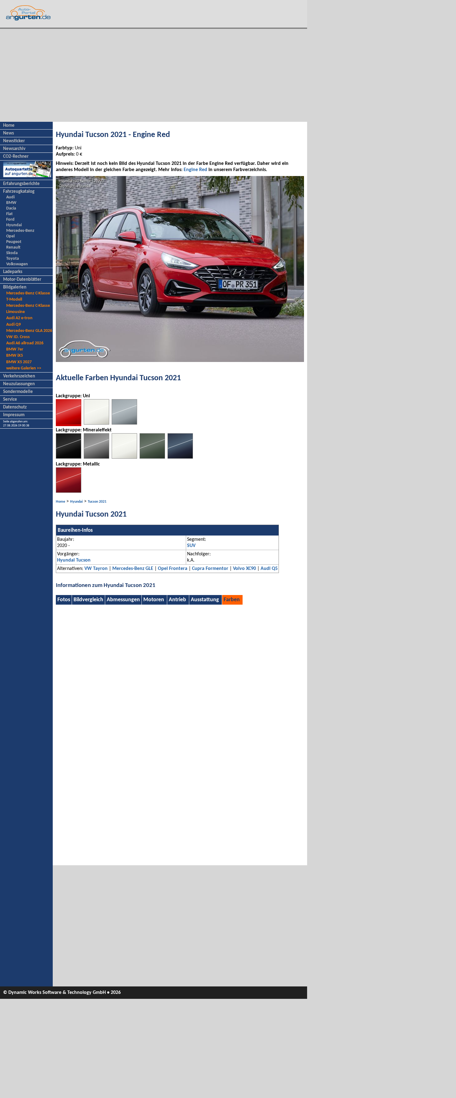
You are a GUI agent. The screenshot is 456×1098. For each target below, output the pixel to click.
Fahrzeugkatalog (18, 191)
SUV (191, 545)
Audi (10, 197)
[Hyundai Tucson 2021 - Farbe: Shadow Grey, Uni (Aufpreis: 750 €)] (124, 423)
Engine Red (195, 169)
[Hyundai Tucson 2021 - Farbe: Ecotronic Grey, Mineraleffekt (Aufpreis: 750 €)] (96, 457)
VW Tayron (96, 568)
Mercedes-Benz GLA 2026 (29, 331)
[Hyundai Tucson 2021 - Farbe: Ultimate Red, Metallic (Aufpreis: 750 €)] (68, 491)
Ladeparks (12, 272)
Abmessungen (123, 599)
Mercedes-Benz (20, 230)
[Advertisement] (153, 75)
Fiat (9, 214)
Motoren (153, 599)
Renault (13, 247)
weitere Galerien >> (23, 368)
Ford (10, 219)
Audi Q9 (13, 324)
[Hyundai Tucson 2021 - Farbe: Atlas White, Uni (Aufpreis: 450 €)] (96, 423)
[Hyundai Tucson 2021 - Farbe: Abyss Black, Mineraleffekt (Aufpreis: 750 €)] (68, 457)
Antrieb (177, 599)
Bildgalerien (14, 287)
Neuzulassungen (19, 384)
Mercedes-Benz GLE (132, 568)
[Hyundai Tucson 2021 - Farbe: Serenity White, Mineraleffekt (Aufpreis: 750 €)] (124, 457)
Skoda (12, 253)
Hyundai (14, 225)
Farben (232, 599)
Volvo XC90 (244, 568)
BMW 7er (14, 349)
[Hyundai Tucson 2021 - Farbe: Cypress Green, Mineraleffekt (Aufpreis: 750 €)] (152, 457)
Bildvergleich (88, 599)
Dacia (11, 208)
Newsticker (14, 141)
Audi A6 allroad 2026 (24, 343)
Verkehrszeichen (19, 376)
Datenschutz (15, 407)
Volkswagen (17, 264)
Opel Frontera (172, 568)
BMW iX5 (14, 355)
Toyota (12, 258)
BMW (11, 203)
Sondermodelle (18, 392)
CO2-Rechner (16, 156)
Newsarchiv (14, 149)
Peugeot (13, 242)
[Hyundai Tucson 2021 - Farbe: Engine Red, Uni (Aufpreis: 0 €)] (68, 424)
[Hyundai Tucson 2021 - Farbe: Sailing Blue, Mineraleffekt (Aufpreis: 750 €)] (180, 457)
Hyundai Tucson (74, 560)
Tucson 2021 (97, 502)
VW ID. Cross (18, 337)
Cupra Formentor (210, 568)
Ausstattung (205, 599)
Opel (10, 236)
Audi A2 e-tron (19, 318)
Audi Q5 (269, 568)
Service (10, 399)
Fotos (63, 599)
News (8, 133)
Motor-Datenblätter (22, 279)
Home (9, 125)
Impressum (14, 415)
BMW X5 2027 (19, 362)
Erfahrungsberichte (21, 184)
